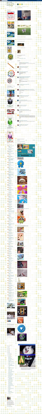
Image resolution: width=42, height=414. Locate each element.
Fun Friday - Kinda (10, 370)
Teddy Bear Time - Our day (11, 385)
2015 (8, 346)
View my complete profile (9, 406)
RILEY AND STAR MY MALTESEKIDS (23, 89)
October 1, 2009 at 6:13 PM (25, 124)
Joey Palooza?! (10, 251)
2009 (8, 352)
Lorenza (20, 71)
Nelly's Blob (10, 270)
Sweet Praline (10, 180)
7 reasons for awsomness (10, 392)
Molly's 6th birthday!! (10, 230)
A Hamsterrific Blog (11, 278)
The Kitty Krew (20, 109)
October (9, 355)
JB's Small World (10, 156)
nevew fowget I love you (11, 183)
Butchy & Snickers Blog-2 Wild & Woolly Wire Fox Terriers (11, 301)
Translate (12, 87)
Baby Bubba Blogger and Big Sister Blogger (10, 3)
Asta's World (10, 182)
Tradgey (9, 276)
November (9, 354)
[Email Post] (34, 58)
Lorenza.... (10, 185)
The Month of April (10, 283)
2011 (8, 350)
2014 (8, 347)
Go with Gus (10, 187)
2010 (8, 351)
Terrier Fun (10, 164)
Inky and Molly (20, 124)
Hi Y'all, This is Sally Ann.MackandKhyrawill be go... (11, 365)
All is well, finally (9, 376)
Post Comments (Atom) (22, 141)
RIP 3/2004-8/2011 (10, 261)
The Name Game (10, 382)
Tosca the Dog (10, 263)
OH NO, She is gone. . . (10, 379)
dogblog (9, 215)
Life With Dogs (10, 280)
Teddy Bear (20, 66)
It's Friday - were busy (10, 380)
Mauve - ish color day (10, 381)
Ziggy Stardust (20, 95)
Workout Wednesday (10, 383)
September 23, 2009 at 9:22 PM (25, 66)
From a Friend (10, 204)
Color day (9, 390)
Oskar (20, 120)
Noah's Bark (10, 267)
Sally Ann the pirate (10, 369)
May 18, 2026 (10, 149)
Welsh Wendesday (10, 391)
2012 (8, 349)
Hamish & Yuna (10, 255)
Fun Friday (9, 389)
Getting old (10, 154)
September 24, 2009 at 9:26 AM (26, 109)
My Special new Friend (10, 384)
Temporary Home (10, 202)
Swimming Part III (10, 372)
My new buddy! (10, 253)
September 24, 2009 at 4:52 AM (26, 95)
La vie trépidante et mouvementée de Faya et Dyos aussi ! (11, 238)
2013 (8, 348)
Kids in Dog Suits (10, 287)
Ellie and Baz (10, 265)
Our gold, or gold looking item (11, 371)
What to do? (9, 386)
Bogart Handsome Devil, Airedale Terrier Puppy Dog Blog (11, 174)
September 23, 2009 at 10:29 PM (26, 84)
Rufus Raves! (10, 248)
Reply (19, 64)
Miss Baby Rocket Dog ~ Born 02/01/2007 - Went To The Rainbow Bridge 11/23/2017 (11, 169)
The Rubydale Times (11, 189)
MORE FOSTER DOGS (11, 235)
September (9, 356)
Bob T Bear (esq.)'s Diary (11, 208)
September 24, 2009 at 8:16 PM (24, 120)
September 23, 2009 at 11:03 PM (30, 89)
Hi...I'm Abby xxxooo (11, 272)
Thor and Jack (20, 84)
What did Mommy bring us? (11, 388)
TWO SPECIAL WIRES (11, 162)
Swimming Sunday (10, 375)
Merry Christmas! (10, 192)
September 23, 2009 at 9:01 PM (25, 62)
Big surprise (9, 387)
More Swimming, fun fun (10, 373)
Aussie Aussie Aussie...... (11, 290)
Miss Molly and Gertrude (11, 289)
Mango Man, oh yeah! (11, 227)
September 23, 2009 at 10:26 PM (24, 71)
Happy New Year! (10, 151)
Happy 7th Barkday (10, 199)
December (9, 353)
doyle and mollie (10, 206)
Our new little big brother (10, 374)
